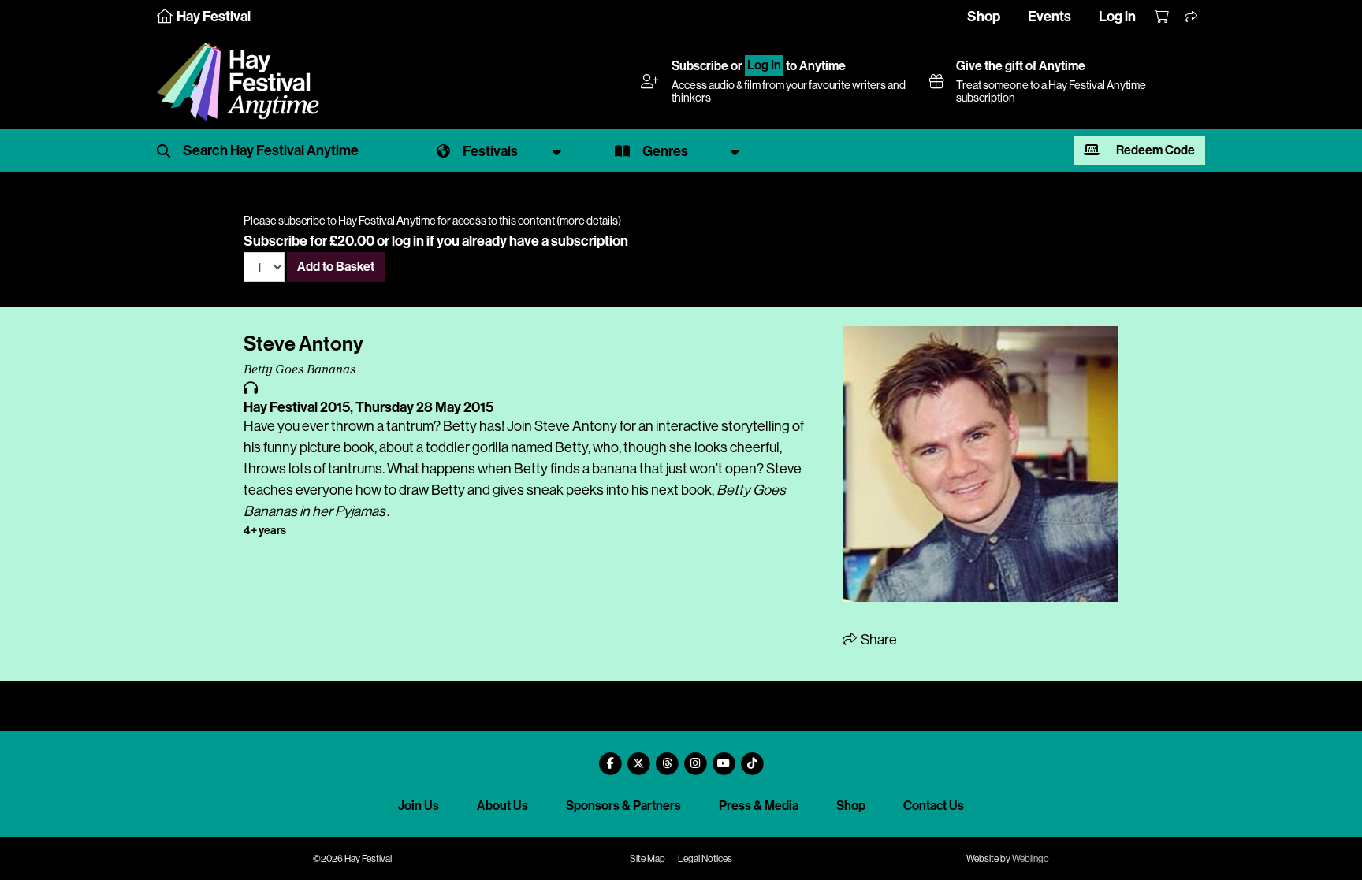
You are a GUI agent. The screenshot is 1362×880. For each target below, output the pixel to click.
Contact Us (933, 805)
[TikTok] (752, 757)
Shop (983, 16)
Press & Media (758, 805)
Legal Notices (705, 858)
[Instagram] (695, 757)
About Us (502, 805)
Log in (1117, 16)
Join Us (418, 805)
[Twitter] (638, 757)
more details (589, 220)
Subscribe (700, 65)
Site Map (647, 858)
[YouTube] (723, 757)
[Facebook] (610, 757)
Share (877, 640)
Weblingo (1030, 858)
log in (408, 241)
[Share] (1191, 17)
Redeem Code (1154, 150)
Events (1049, 16)
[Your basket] (1162, 17)
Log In (764, 65)
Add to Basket (335, 266)
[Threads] (667, 757)
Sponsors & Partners (623, 805)
